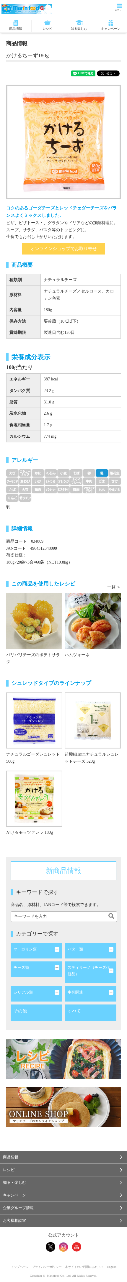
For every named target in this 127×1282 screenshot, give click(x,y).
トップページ (20, 1266)
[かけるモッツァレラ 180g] (34, 825)
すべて (74, 1011)
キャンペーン (111, 28)
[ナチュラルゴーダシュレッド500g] (34, 747)
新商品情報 (63, 870)
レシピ (47, 28)
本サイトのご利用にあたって (84, 1266)
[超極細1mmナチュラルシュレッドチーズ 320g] (93, 747)
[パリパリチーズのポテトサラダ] (34, 648)
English (111, 1266)
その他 (20, 1011)
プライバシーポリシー (47, 1266)
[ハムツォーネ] (93, 648)
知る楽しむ (79, 28)
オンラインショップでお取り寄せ (63, 248)
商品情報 (15, 28)
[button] (63, 1157)
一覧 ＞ (114, 587)
